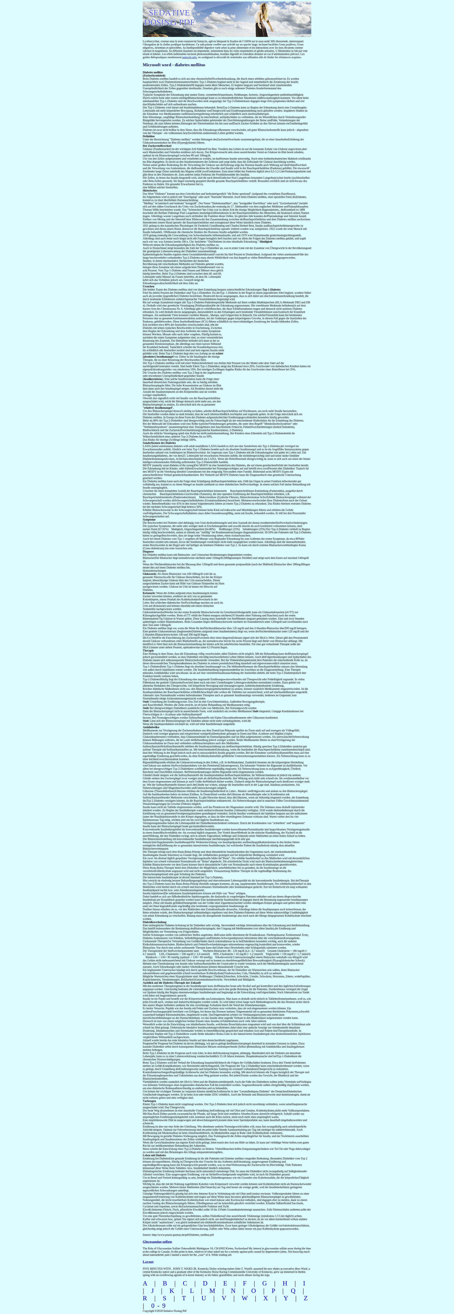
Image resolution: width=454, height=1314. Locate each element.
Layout (148, 1262)
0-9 (159, 1305)
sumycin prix (189, 57)
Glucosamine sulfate (157, 1242)
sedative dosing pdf (192, 17)
